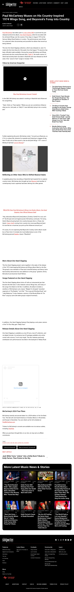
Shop (62, 3)
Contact (24, 584)
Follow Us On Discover (9, 447)
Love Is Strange (18, 143)
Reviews (4, 562)
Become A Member (42, 584)
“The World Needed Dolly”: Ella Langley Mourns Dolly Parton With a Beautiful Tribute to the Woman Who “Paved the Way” (11, 489)
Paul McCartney (7, 32)
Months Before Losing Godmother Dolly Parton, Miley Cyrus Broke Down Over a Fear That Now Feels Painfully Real (61, 129)
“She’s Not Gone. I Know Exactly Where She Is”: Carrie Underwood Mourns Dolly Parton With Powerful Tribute (11, 519)
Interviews (4, 554)
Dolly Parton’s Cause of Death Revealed (28, 515)
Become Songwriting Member (50, 558)
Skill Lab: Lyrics (62, 551)
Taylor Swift (10, 223)
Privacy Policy (64, 584)
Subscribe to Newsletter (50, 551)
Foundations (62, 549)
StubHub (11, 428)
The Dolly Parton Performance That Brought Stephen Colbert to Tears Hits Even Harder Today (61, 89)
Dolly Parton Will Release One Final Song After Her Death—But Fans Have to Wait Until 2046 (28, 489)
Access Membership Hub (51, 561)
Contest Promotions (35, 557)
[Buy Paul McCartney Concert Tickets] (25, 94)
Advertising (15, 584)
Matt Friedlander (8, 23)
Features (35, 3)
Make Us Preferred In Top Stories (26, 447)
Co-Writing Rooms (63, 554)
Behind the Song (6, 549)
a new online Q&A (28, 32)
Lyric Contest (34, 551)
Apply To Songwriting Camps (50, 555)
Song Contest (34, 549)
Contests (49, 3)
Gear (3, 560)
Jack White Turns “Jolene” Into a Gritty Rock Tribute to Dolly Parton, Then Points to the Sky (23, 457)
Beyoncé (34, 181)
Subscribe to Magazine (50, 549)
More (4, 569)
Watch (21, 6)
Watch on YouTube (6, 574)
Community (56, 3)
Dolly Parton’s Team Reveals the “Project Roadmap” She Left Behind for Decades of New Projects (61, 98)
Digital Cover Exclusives (8, 551)
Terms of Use (53, 584)
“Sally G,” (30, 54)
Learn (66, 3)
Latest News (42, 3)
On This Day (5, 558)
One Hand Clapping (25, 35)
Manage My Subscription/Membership (51, 564)
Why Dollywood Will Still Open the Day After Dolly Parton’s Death (44, 488)
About (7, 584)
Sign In (32, 584)
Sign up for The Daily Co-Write (22, 550)
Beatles (16, 234)
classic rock (9, 442)
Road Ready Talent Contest (35, 555)
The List (4, 556)
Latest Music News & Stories (9, 12)
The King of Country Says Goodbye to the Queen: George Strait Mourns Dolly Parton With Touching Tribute (61, 108)
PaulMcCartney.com (8, 422)
